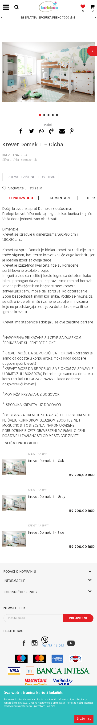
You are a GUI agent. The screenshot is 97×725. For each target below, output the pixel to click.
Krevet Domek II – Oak (46, 461)
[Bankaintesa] (58, 671)
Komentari (60, 198)
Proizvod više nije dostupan (30, 177)
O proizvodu (21, 198)
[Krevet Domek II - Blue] (14, 539)
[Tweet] (31, 130)
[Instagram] (34, 643)
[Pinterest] (71, 130)
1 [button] (40, 115)
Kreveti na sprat (15, 155)
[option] (48, 17)
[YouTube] (71, 643)
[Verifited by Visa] (63, 683)
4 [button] (53, 115)
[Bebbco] (48, 6)
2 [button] (45, 115)
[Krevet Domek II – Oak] (14, 467)
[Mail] (61, 130)
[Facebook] (21, 130)
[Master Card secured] (36, 683)
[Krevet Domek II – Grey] (14, 503)
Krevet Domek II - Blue (46, 532)
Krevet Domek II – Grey (46, 497)
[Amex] (58, 659)
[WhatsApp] (41, 130)
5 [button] (57, 115)
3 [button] (49, 115)
